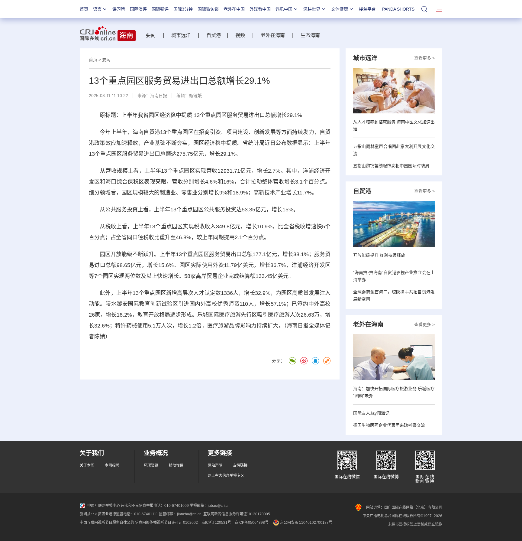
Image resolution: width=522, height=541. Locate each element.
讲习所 (118, 9)
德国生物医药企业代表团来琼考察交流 (389, 425)
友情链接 (240, 465)
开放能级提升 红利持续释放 (379, 255)
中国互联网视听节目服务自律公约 (107, 522)
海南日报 (158, 95)
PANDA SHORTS (398, 9)
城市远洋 (181, 35)
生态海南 (310, 35)
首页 (84, 9)
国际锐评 (160, 9)
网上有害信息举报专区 (226, 476)
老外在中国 (234, 9)
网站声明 (215, 465)
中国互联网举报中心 (103, 506)
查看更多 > (424, 58)
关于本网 (87, 465)
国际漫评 (138, 9)
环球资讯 (151, 465)
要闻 (151, 35)
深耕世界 (311, 9)
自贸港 (213, 35)
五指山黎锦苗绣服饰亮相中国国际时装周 (391, 165)
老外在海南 (273, 35)
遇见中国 (284, 9)
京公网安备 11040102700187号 (305, 522)
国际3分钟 (183, 9)
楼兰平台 (367, 9)
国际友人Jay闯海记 (371, 413)
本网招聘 (112, 465)
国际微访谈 (208, 9)
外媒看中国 (260, 9)
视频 (240, 35)
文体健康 (339, 9)
